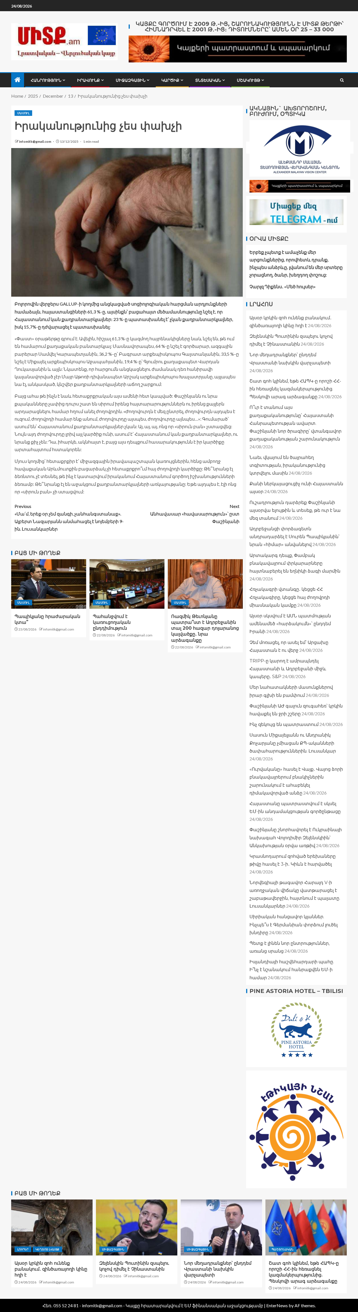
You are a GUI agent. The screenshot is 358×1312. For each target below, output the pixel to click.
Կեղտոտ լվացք (47, 1249)
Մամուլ (23, 113)
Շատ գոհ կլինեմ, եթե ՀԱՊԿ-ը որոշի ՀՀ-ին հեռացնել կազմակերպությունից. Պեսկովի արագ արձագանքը (295, 388)
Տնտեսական (208, 80)
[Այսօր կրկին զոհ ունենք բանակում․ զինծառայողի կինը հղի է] (52, 1227)
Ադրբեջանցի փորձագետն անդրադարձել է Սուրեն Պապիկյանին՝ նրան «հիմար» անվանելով (294, 536)
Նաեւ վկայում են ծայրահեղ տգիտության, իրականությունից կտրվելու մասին (287, 465)
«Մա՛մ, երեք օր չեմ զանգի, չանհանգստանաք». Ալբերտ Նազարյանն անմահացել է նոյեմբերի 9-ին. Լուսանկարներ (69, 517)
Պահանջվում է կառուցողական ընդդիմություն (112, 622)
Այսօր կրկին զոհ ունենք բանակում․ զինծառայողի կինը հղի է (51, 1269)
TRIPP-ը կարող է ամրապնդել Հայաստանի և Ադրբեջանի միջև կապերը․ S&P (287, 668)
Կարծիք (170, 80)
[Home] (18, 80)
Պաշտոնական (283, 1249)
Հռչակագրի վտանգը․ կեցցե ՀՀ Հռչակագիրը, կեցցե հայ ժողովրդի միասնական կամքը (289, 597)
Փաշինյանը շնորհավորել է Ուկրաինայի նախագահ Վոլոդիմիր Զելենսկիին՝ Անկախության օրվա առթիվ (295, 837)
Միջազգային (130, 80)
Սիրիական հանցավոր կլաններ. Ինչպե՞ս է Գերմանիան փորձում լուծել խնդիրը (293, 924)
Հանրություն (46, 80)
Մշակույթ (248, 80)
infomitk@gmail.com (35, 141)
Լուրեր (23, 1249)
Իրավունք (88, 80)
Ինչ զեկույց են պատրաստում (284, 724)
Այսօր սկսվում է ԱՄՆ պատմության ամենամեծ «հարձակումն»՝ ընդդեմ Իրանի (290, 623)
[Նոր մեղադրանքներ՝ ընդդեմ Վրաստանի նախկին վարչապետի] (221, 1227)
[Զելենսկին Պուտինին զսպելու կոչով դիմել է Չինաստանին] (136, 1227)
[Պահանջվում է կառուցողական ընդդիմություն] (127, 584)
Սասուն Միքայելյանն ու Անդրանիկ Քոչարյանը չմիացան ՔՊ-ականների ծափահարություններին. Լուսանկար (292, 742)
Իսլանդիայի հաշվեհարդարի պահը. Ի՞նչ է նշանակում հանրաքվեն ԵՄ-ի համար (291, 969)
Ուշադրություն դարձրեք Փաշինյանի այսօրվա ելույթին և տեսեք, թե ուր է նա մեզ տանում (295, 510)
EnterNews (277, 1305)
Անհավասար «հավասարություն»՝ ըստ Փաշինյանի (194, 513)
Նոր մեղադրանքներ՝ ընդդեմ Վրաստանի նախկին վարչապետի (217, 1269)
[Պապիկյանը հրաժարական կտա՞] (48, 584)
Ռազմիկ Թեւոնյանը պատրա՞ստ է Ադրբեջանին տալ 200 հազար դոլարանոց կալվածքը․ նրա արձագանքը (205, 628)
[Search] (341, 80)
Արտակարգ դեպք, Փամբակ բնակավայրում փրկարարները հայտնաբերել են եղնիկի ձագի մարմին (294, 563)
